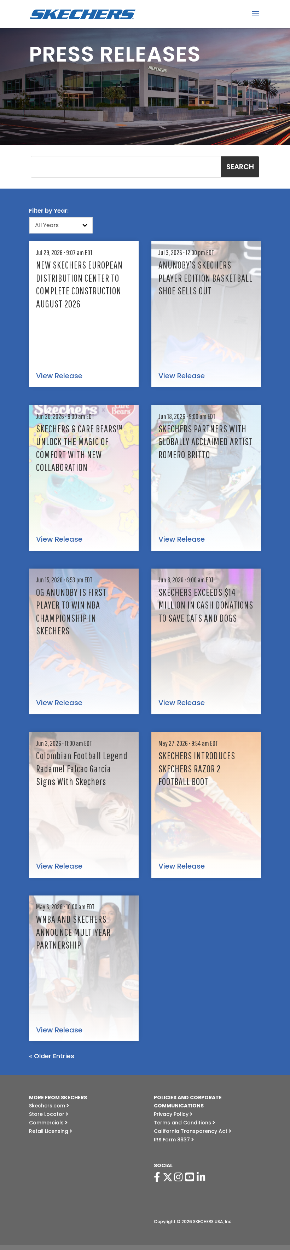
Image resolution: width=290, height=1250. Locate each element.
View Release (59, 376)
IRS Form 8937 (172, 1139)
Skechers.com (47, 1105)
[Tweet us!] (168, 1177)
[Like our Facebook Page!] (158, 1177)
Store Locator (47, 1114)
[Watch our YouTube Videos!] (191, 1177)
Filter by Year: (49, 211)
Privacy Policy (172, 1114)
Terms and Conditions (183, 1122)
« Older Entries (51, 1056)
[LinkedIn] (202, 1177)
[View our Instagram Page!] (179, 1177)
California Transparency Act (191, 1131)
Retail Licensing (49, 1131)
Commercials (47, 1122)
